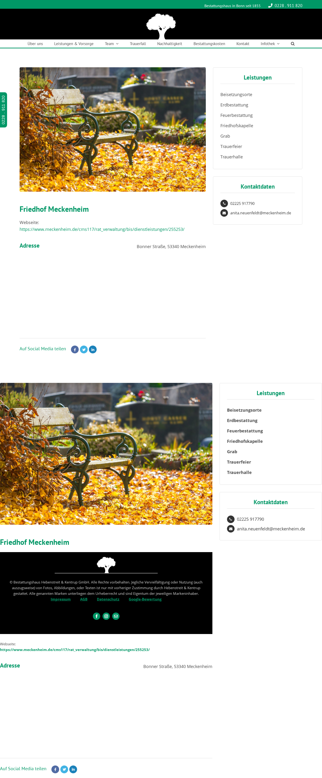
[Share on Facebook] (75, 349)
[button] (292, 43)
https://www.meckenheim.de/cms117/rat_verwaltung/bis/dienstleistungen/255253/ (102, 229)
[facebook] (96, 616)
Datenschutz (108, 599)
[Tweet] (84, 349)
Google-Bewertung (145, 599)
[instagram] (106, 616)
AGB (83, 599)
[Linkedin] (93, 349)
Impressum (61, 599)
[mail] (116, 616)
